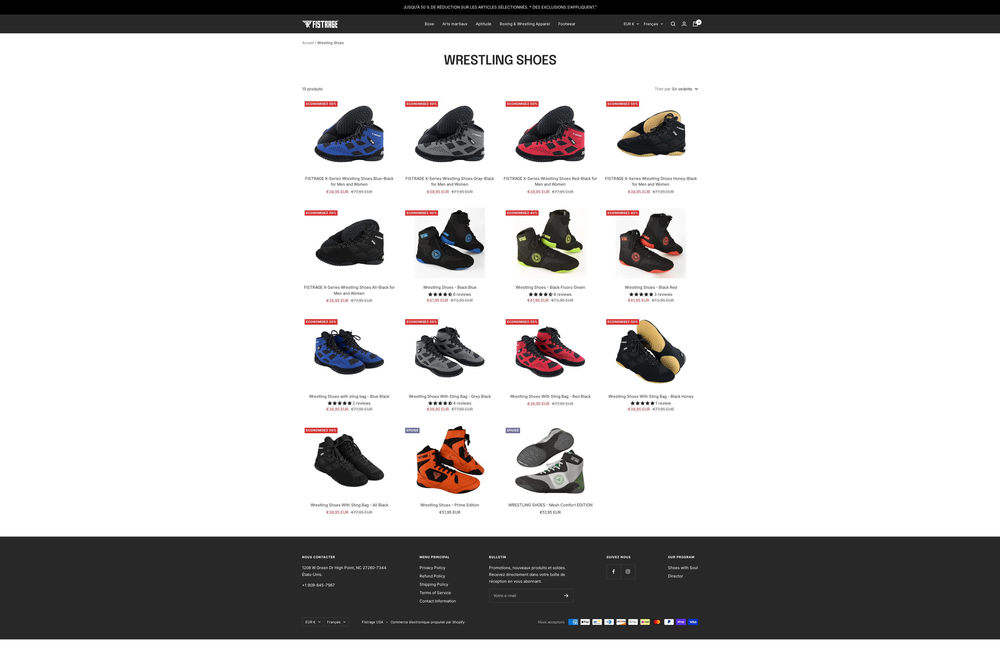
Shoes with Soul (683, 567)
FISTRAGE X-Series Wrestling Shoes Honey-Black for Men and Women (651, 181)
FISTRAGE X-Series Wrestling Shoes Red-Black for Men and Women (550, 181)
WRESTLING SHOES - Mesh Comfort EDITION (550, 504)
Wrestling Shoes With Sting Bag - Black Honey (650, 396)
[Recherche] (673, 24)
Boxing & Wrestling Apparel (525, 23)
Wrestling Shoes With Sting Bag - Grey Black (450, 396)
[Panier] (695, 24)
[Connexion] (684, 24)
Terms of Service (435, 592)
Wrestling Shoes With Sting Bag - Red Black (550, 396)
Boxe (429, 23)
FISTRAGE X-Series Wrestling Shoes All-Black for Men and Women (349, 290)
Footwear (567, 23)
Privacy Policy (432, 567)
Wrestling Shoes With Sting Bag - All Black (349, 504)
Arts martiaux (454, 23)
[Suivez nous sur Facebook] (614, 571)
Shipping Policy (434, 584)
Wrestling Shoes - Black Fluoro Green (550, 287)
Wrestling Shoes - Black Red (651, 287)
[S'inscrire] (566, 596)
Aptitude (483, 23)
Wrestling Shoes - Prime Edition (449, 504)
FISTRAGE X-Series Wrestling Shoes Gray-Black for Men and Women (449, 181)
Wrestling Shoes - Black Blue (450, 287)
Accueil (308, 43)
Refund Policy (432, 576)
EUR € (629, 24)
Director (675, 576)
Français (651, 24)
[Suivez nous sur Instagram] (628, 571)
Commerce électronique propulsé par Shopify (428, 622)
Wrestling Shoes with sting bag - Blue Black (349, 396)
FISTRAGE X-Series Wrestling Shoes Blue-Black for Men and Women (349, 181)
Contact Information (438, 601)
